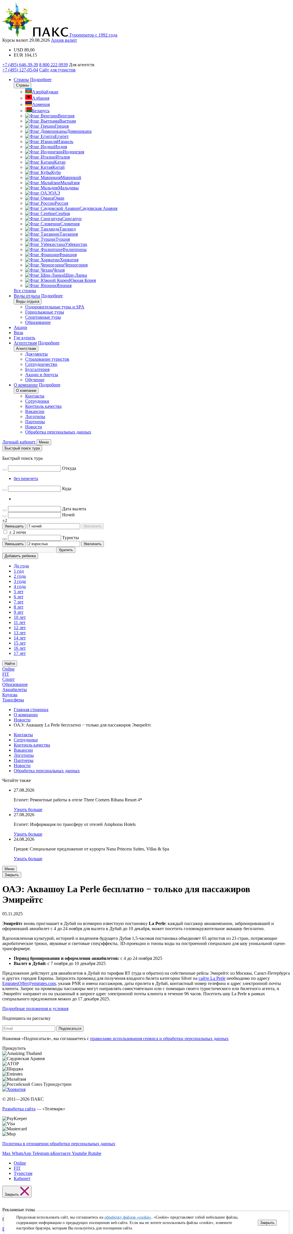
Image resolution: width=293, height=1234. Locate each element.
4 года (20, 586)
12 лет (20, 627)
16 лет (20, 648)
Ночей (68, 514)
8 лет (18, 607)
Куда (66, 488)
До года (21, 565)
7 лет (18, 601)
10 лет (20, 617)
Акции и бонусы (41, 374)
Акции (20, 327)
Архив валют (64, 40)
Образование (38, 322)
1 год (19, 571)
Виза (18, 332)
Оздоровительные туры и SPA (54, 306)
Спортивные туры (43, 317)
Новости (33, 426)
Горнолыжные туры (44, 312)
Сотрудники (37, 401)
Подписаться (70, 1028)
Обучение (34, 379)
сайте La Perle (212, 978)
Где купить (24, 337)
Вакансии (34, 411)
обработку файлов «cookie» (127, 1217)
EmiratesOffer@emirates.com (29, 983)
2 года (20, 576)
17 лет (20, 653)
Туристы (70, 537)
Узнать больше (28, 809)
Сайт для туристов (57, 69)
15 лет (20, 643)
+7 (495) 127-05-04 (20, 69)
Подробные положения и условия (35, 1008)
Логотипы (35, 416)
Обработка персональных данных (58, 432)
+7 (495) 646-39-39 (20, 64)
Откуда (69, 468)
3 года (20, 581)
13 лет (20, 632)
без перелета (26, 478)
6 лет (18, 596)
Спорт (8, 679)
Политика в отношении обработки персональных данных (58, 1143)
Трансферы (13, 699)
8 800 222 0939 (53, 64)
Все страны (25, 290)
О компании (26, 384)
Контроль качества (43, 406)
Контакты (34, 396)
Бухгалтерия (37, 369)
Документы (36, 354)
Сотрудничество (41, 364)
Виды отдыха (27, 295)
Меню (10, 869)
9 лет (18, 612)
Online (8, 669)
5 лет (18, 591)
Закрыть (267, 1223)
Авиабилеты (14, 689)
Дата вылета (74, 508)
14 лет (20, 637)
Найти (10, 663)
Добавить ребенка (20, 556)
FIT (5, 674)
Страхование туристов (47, 359)
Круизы (9, 694)
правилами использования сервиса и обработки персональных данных (159, 1038)
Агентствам (25, 342)
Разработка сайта (18, 1108)
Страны (21, 79)
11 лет (19, 622)
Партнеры (35, 421)
